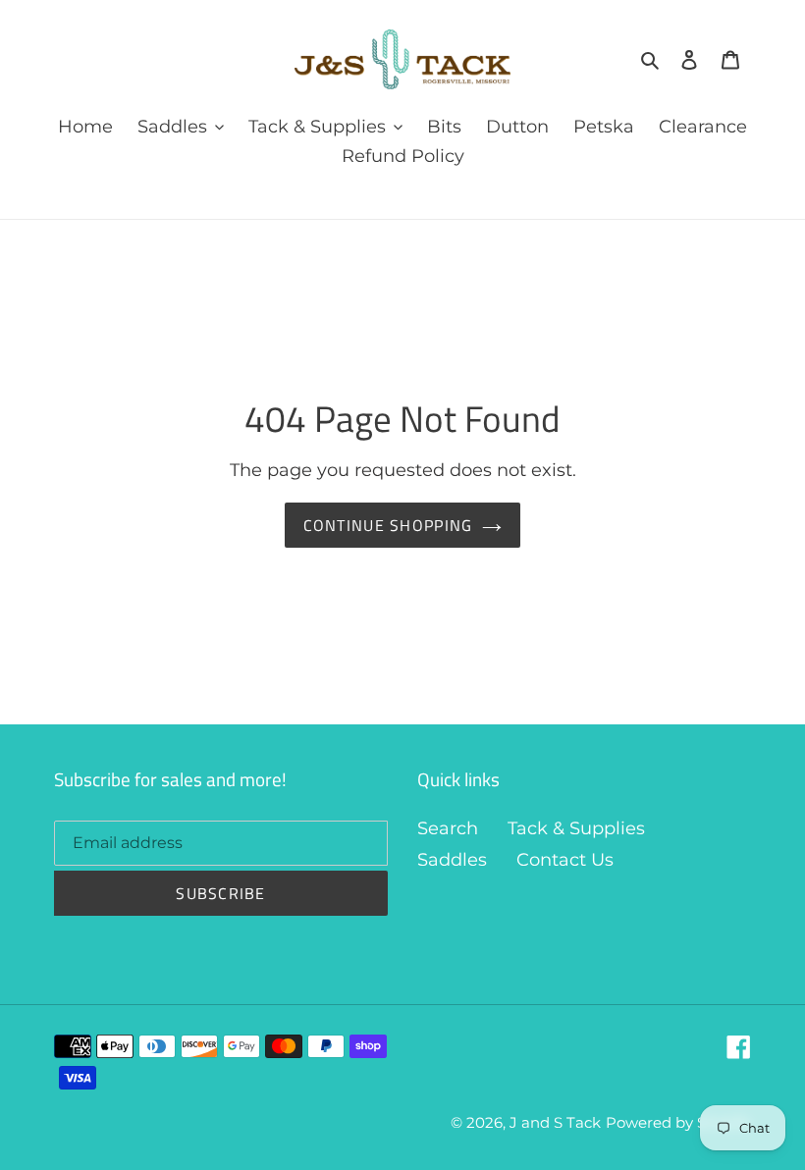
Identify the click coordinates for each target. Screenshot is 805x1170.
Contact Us (565, 860)
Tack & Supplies (576, 828)
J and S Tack (555, 1122)
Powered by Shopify (678, 1122)
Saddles (452, 860)
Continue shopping (388, 525)
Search (447, 828)
